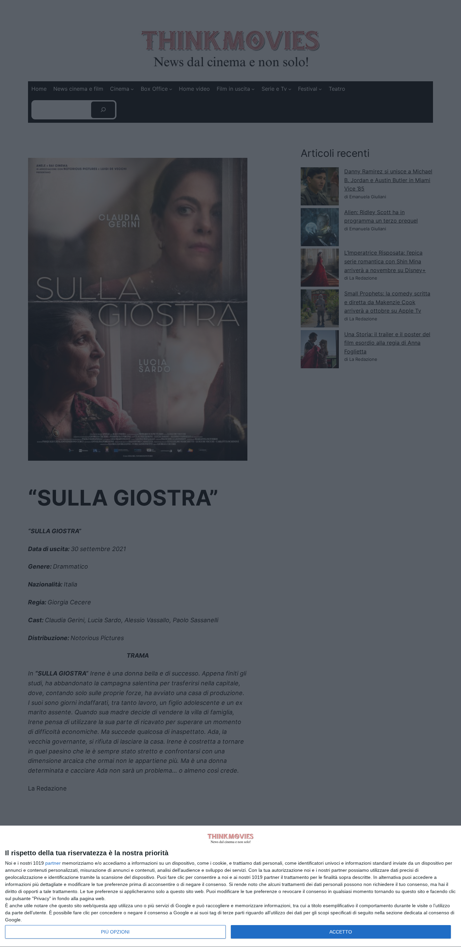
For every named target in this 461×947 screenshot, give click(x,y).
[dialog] (230, 886)
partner (53, 863)
